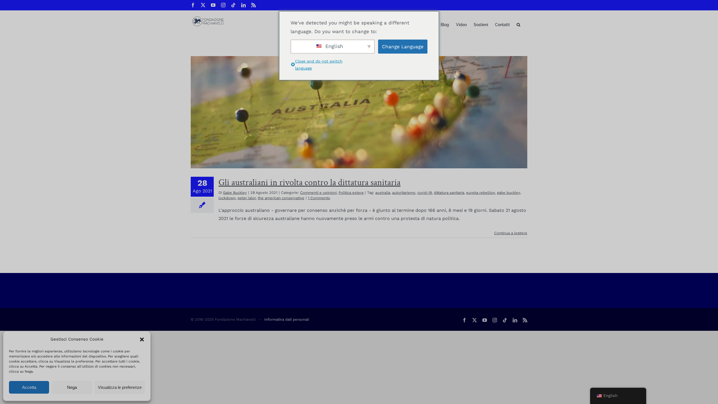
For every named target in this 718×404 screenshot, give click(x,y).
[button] (142, 339)
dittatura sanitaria (449, 192)
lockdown (227, 198)
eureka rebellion (480, 192)
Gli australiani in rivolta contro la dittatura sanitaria (309, 182)
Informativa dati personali (286, 319)
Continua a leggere (510, 233)
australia (382, 192)
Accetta (29, 387)
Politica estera (351, 192)
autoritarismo (403, 192)
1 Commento (319, 198)
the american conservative (281, 198)
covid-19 (424, 192)
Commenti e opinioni (318, 192)
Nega (72, 387)
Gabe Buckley (235, 192)
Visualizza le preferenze (120, 387)
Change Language (403, 46)
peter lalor (247, 198)
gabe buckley (508, 192)
